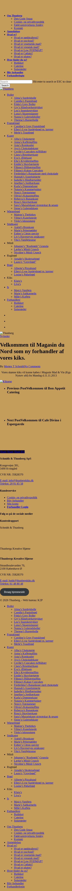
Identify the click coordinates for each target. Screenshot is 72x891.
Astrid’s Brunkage (24, 738)
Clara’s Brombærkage (26, 666)
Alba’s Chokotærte (24, 650)
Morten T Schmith (14, 366)
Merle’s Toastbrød (24, 643)
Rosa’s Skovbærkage (25, 713)
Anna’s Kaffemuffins (25, 653)
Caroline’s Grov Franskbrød (29, 637)
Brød (10, 776)
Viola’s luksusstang (24, 732)
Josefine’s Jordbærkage (26, 694)
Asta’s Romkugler (24, 656)
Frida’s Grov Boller (24, 615)
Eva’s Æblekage (23, 669)
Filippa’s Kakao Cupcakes (28, 681)
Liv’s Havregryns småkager (29, 748)
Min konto (13, 503)
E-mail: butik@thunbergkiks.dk (17, 580)
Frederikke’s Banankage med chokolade (36, 684)
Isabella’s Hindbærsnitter (27, 691)
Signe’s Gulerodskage (26, 719)
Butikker (19, 814)
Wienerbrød (13, 722)
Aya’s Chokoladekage (26, 659)
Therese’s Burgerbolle (26, 631)
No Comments (32, 366)
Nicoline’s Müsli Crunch (27, 763)
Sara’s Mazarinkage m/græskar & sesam (36, 716)
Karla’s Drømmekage (26, 697)
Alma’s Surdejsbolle (25, 609)
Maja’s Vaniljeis (22, 801)
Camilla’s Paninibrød (25, 612)
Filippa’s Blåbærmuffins (27, 678)
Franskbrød (13, 634)
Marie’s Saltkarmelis (25, 804)
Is (8, 798)
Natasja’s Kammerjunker (27, 700)
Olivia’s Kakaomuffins (26, 707)
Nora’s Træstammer (25, 703)
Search (5, 85)
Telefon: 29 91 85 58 (11, 483)
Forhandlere (13, 811)
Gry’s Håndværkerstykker (28, 618)
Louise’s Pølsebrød (24, 785)
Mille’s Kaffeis (22, 808)
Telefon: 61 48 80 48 (11, 583)
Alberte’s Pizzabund (25, 779)
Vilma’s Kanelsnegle (25, 729)
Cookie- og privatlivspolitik (22, 497)
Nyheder (5, 336)
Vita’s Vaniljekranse (25, 751)
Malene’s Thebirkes (25, 726)
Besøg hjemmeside (14, 591)
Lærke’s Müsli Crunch (26, 760)
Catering (18, 817)
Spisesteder (20, 820)
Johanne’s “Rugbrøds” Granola (31, 757)
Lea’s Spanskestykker (26, 621)
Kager (10, 647)
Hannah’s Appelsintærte (27, 688)
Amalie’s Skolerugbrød (26, 770)
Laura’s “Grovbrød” (25, 773)
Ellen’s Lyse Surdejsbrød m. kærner (33, 640)
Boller (10, 606)
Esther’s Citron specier (26, 744)
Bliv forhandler (15, 500)
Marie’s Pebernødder (25, 741)
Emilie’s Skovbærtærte (26, 675)
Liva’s (17, 795)
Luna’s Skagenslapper (26, 625)
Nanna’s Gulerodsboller (27, 628)
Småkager (12, 735)
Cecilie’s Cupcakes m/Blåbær (30, 662)
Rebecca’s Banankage (26, 710)
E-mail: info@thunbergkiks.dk (17, 480)
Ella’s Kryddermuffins (26, 672)
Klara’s (18, 792)
